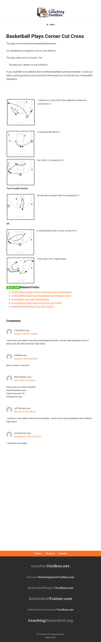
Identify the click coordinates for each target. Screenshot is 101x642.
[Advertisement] (50, 508)
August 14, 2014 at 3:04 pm (26, 358)
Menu (52, 25)
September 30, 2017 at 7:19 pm (27, 436)
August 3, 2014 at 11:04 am (26, 333)
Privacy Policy (50, 637)
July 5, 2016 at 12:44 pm (24, 380)
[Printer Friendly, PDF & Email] (13, 287)
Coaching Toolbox (57, 634)
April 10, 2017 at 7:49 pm (25, 411)
